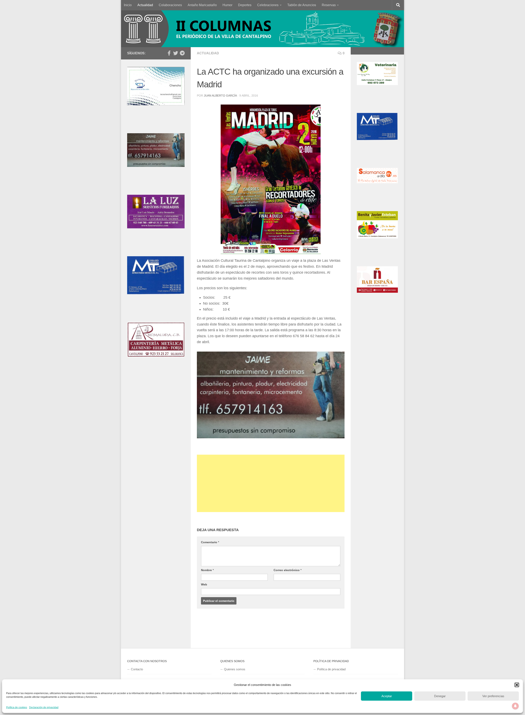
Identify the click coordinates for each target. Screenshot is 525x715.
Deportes (244, 5)
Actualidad (145, 5)
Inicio (128, 5)
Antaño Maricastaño (202, 5)
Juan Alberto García (220, 95)
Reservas (329, 5)
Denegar (440, 696)
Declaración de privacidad (43, 707)
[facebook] (169, 53)
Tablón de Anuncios (301, 5)
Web (204, 584)
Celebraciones (267, 5)
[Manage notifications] (515, 706)
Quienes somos (234, 669)
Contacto (137, 669)
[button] (517, 685)
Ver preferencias (493, 696)
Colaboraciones (170, 5)
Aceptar (386, 696)
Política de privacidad (331, 669)
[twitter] (175, 53)
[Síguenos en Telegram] (182, 53)
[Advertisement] (271, 483)
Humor (227, 5)
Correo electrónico (287, 570)
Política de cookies (16, 707)
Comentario (210, 542)
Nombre (207, 570)
